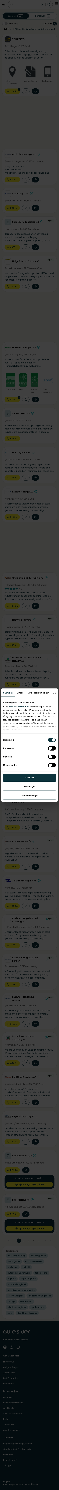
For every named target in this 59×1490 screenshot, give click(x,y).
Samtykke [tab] (8, 693)
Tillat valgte (29, 786)
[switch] (52, 748)
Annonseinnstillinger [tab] (38, 693)
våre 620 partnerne (18, 707)
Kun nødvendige (29, 795)
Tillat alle (29, 777)
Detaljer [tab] (20, 693)
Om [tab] (54, 693)
